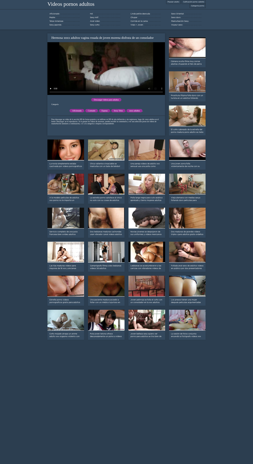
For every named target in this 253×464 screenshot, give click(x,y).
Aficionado (77, 111)
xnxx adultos (134, 111)
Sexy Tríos (118, 111)
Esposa (105, 111)
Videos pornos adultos (70, 4)
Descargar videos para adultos (106, 100)
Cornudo (91, 111)
